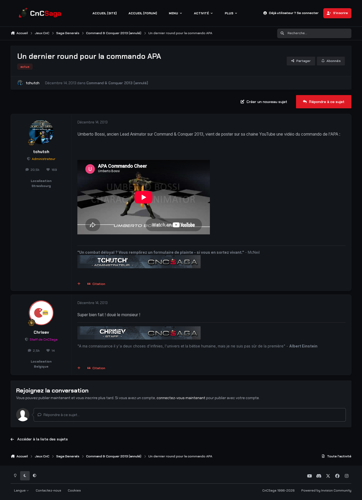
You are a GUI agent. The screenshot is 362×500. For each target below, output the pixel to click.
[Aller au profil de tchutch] (20, 83)
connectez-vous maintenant (181, 397)
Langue (20, 490)
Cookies (74, 490)
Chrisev (41, 332)
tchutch (32, 83)
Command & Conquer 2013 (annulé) (117, 83)
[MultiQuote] (79, 284)
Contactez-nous (48, 490)
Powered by (326, 490)
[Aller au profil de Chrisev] (41, 312)
